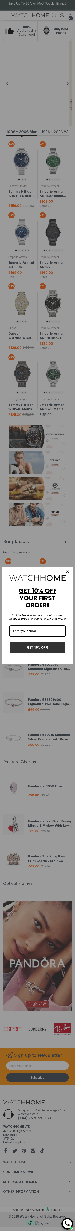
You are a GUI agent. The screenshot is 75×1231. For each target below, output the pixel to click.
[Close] (67, 572)
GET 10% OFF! (37, 647)
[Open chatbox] (67, 1224)
